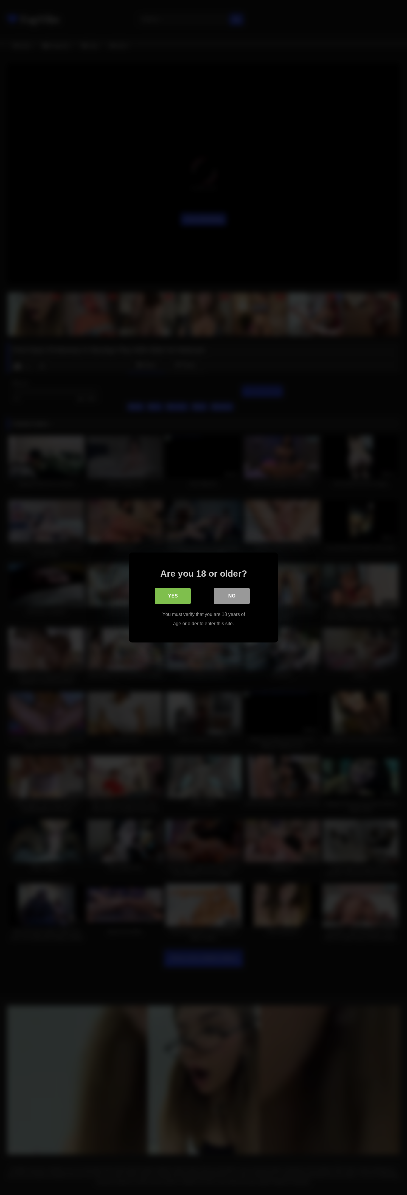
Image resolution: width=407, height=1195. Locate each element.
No (231, 595)
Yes (173, 595)
